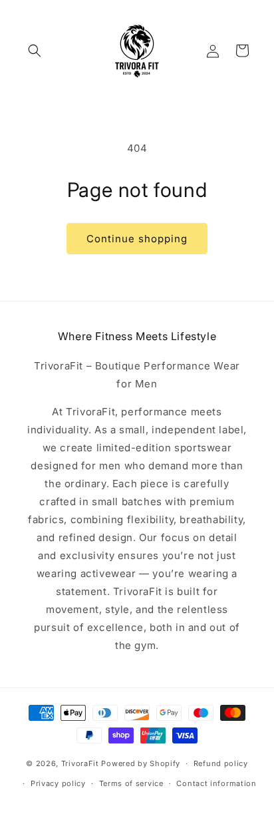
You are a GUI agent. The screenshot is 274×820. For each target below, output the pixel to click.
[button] (34, 50)
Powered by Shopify (140, 763)
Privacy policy (58, 783)
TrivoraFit (80, 763)
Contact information (216, 783)
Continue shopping (137, 238)
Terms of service (131, 783)
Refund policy (221, 763)
